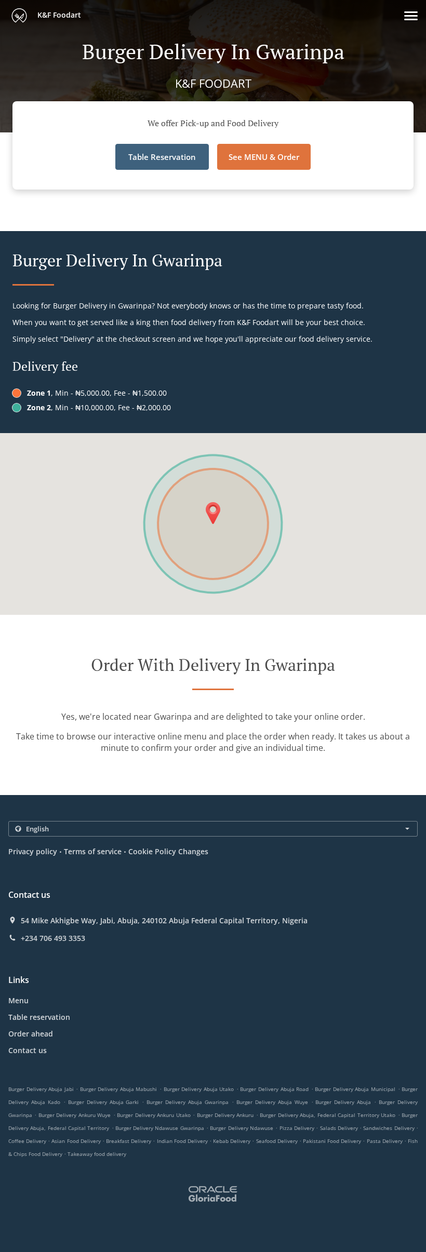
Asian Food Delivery (76, 1141)
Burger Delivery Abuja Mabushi (118, 1089)
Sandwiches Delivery (389, 1128)
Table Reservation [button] (162, 157)
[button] (411, 15)
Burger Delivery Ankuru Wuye (74, 1115)
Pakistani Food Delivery (333, 1141)
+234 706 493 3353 (53, 938)
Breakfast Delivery (129, 1141)
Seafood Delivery (277, 1141)
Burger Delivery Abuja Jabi (41, 1089)
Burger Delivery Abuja (343, 1102)
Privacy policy (32, 851)
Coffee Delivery (28, 1141)
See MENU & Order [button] (264, 157)
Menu (18, 1000)
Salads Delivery (340, 1128)
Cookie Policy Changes (168, 851)
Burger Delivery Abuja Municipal (355, 1089)
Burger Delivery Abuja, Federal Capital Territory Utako (327, 1115)
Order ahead (30, 1034)
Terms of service (93, 851)
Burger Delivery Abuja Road (274, 1089)
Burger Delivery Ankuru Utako (153, 1115)
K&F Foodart (58, 15)
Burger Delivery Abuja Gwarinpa (188, 1102)
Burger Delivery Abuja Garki (103, 1102)
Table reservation (39, 1017)
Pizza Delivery (297, 1128)
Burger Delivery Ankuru (225, 1115)
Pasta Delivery (385, 1141)
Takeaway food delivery (97, 1153)
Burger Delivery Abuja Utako (199, 1089)
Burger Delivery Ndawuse (241, 1128)
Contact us (27, 1050)
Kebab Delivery (232, 1141)
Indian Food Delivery (183, 1141)
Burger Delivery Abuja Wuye (272, 1102)
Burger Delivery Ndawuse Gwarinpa (159, 1128)
